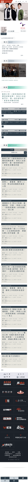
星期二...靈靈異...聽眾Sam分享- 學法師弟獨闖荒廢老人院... (13, 184)
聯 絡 (8, 376)
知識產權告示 (9, 453)
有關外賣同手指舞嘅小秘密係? (10, 80)
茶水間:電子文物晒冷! (11, 356)
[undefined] (16, 1)
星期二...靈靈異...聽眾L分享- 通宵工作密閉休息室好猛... (13, 290)
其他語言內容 (13, 457)
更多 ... (2, 370)
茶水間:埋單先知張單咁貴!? (13, 250)
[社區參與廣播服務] (20, 409)
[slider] (24, 109)
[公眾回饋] (18, 377)
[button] (13, 70)
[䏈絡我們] (5, 376)
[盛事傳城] (20, 427)
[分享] (18, 374)
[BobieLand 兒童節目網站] (20, 392)
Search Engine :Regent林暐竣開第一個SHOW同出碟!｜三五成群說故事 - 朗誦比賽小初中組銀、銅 (14, 230)
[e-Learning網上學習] (20, 401)
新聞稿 (7, 452)
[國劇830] (7, 401)
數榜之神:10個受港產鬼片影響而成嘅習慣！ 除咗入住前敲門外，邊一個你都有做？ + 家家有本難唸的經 (14, 162)
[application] (14, 70)
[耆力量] (7, 427)
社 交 (22, 374)
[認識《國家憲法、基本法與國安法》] (20, 418)
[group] (19, 109)
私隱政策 (8, 455)
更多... (23, 55)
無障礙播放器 (17, 455)
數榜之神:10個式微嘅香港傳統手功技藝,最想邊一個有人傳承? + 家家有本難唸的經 (14, 269)
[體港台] (20, 383)
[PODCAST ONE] (20, 436)
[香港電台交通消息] (5, 374)
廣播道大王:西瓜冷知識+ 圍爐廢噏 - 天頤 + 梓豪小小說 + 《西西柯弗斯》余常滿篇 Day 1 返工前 (14, 206)
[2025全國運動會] (7, 383)
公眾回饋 (22, 377)
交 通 (8, 374)
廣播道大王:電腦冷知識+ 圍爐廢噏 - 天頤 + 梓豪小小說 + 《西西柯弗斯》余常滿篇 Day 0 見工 (14, 312)
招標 (19, 452)
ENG (18, 1)
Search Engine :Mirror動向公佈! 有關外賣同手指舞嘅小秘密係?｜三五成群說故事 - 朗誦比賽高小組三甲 (14, 336)
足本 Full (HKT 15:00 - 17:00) (13, 168)
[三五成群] (2, 115)
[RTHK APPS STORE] (7, 436)
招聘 (13, 452)
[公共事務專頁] (7, 409)
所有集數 (3, 33)
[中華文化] (7, 418)
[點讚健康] (7, 392)
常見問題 (18, 453)
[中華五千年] (7, 445)
